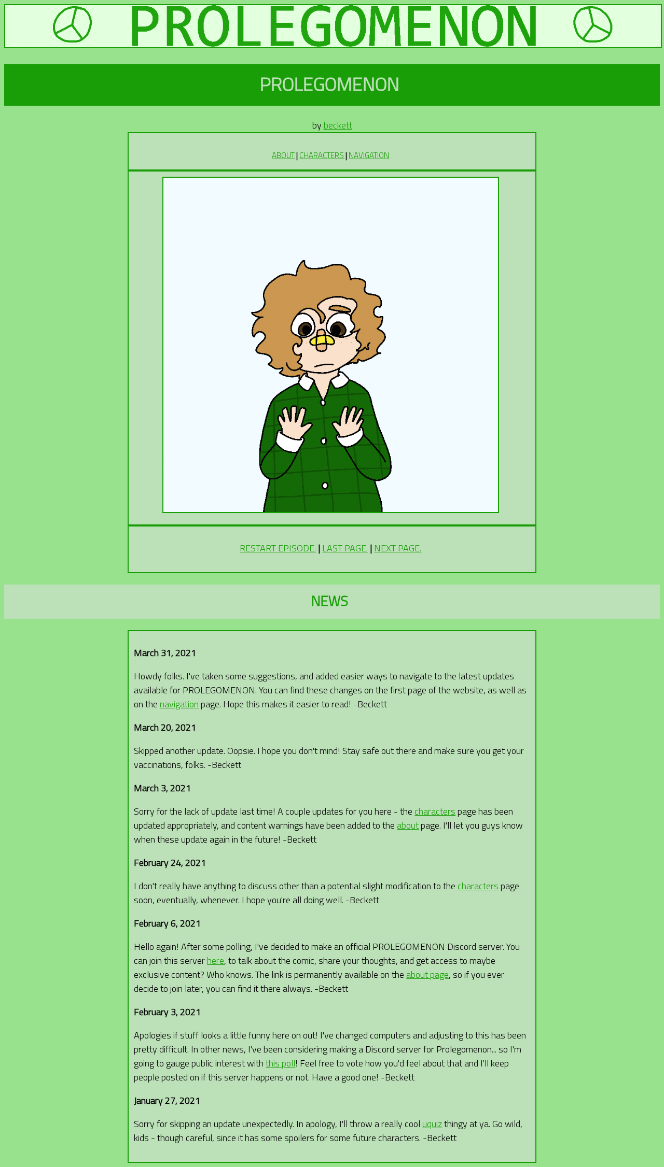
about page (427, 974)
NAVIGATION (369, 155)
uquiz (432, 1124)
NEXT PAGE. (397, 548)
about (408, 825)
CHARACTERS (321, 155)
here (215, 960)
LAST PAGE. (345, 548)
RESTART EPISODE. (278, 548)
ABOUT (283, 155)
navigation (179, 704)
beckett (338, 125)
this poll (280, 1063)
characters (434, 811)
